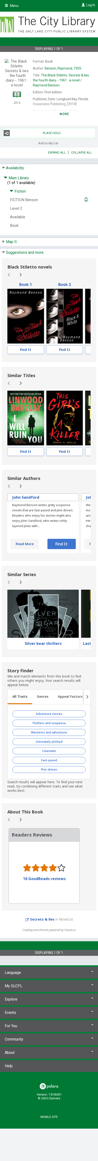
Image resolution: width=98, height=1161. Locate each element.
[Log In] (82, 5)
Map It (11, 241)
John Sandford (25, 497)
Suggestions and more (25, 252)
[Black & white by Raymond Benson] (64, 316)
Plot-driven (49, 769)
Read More (25, 544)
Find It (25, 349)
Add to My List (48, 143)
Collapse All (81, 152)
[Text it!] (85, 200)
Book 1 (25, 284)
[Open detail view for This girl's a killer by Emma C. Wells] (64, 418)
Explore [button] (11, 999)
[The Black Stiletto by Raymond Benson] (25, 316)
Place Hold (52, 133)
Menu (14, 6)
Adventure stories (49, 714)
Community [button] (14, 1039)
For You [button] (11, 1026)
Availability (15, 168)
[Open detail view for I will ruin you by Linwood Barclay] (25, 418)
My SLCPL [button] (13, 986)
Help (9, 1066)
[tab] (20, 697)
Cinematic (49, 751)
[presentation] (25, 316)
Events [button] (10, 1012)
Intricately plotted (49, 742)
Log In (90, 5)
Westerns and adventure (49, 732)
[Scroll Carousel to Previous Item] (9, 275)
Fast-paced (49, 760)
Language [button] (13, 972)
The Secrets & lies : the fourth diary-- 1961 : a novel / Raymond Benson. (61, 80)
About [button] (10, 1052)
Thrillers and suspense (49, 723)
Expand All (57, 152)
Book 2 (64, 284)
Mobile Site (49, 1117)
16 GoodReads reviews (44, 878)
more (64, 114)
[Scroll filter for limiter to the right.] (87, 697)
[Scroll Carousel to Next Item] (20, 275)
